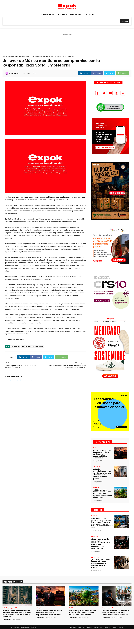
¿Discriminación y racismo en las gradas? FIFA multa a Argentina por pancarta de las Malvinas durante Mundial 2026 (102, 523)
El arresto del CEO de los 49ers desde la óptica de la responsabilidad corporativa (102, 454)
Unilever (28, 346)
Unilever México (38, 346)
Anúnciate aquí (98, 627)
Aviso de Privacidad (117, 627)
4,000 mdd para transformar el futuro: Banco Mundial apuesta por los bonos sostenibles (102, 494)
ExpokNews (14, 73)
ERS (23, 346)
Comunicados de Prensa (10, 56)
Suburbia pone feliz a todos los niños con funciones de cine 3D (20, 366)
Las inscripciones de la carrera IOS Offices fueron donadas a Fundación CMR (67, 366)
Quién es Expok (87, 627)
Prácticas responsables (10, 608)
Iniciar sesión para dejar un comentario (19, 380)
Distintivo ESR (15, 346)
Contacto (107, 627)
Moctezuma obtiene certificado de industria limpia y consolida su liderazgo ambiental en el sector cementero (17, 613)
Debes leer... (97, 448)
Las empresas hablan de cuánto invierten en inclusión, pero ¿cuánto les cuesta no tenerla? (115, 612)
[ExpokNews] (7, 73)
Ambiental (96, 466)
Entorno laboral (107, 608)
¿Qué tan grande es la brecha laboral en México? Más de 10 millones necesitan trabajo (100, 563)
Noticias (96, 487)
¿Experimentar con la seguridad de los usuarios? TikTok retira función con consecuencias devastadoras (100, 544)
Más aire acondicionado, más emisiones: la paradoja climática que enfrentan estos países (103, 474)
